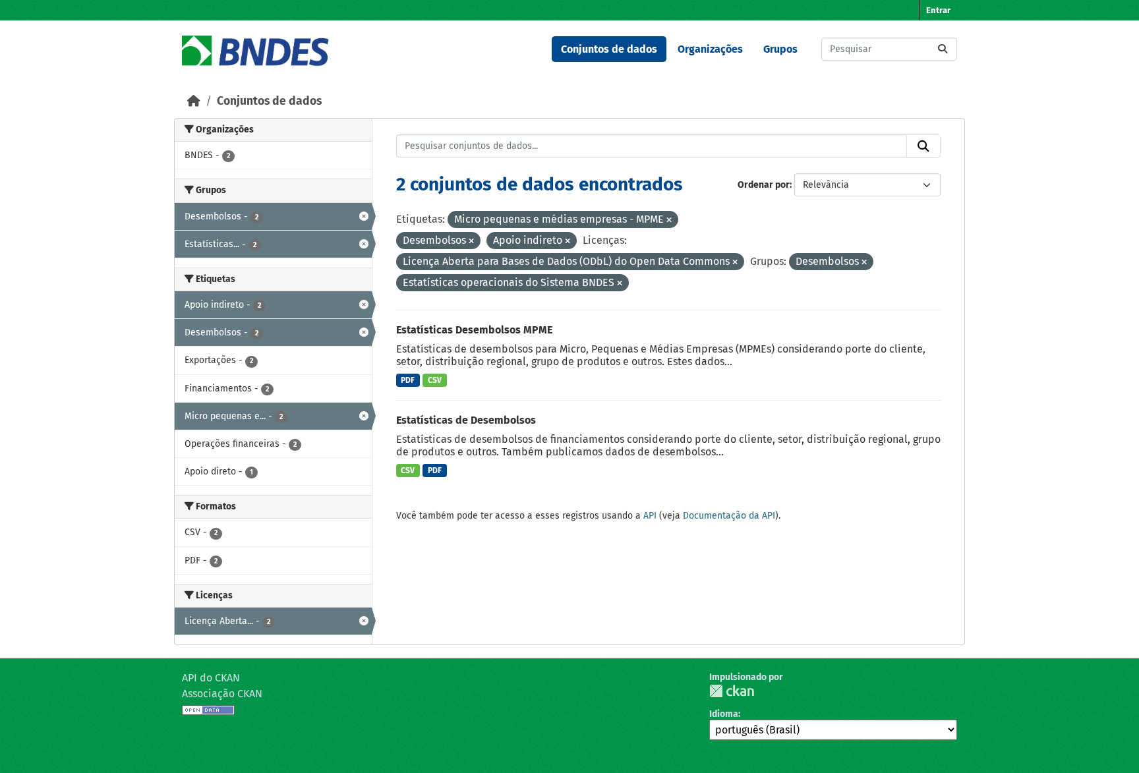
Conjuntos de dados (609, 49)
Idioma (723, 714)
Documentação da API (729, 515)
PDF (408, 380)
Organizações (710, 49)
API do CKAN (211, 678)
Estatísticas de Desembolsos (466, 420)
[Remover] (669, 220)
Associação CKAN (222, 693)
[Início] (193, 101)
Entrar (938, 10)
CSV (435, 380)
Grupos (780, 49)
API (650, 515)
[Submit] (942, 49)
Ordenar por (764, 184)
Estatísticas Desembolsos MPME (474, 330)
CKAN (731, 691)
